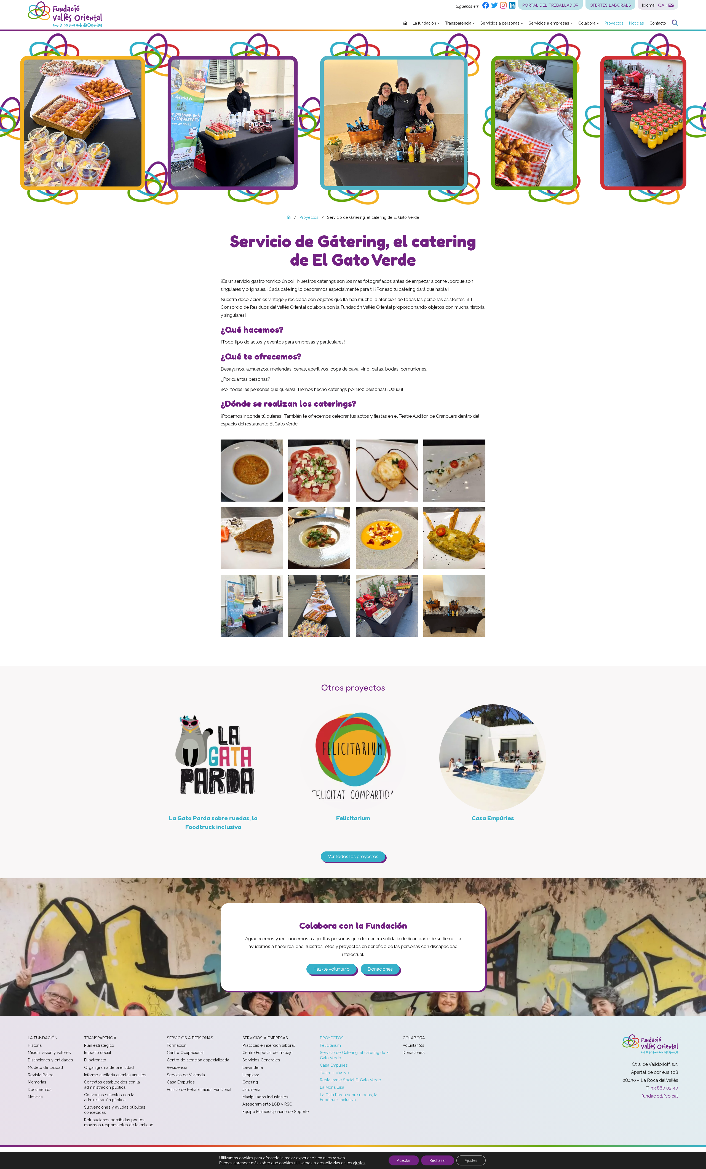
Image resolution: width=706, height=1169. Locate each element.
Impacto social (97, 1052)
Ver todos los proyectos (353, 856)
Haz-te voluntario (331, 969)
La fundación (43, 1037)
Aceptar (404, 1160)
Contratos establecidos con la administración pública (112, 1085)
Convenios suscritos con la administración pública (109, 1097)
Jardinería (251, 1089)
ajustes (359, 1163)
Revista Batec (40, 1074)
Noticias (35, 1097)
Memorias (37, 1082)
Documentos (40, 1089)
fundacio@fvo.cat (659, 1096)
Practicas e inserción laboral (268, 1045)
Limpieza (250, 1074)
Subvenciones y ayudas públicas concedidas (114, 1110)
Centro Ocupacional (185, 1052)
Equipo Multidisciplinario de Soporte (275, 1111)
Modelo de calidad (45, 1067)
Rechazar (437, 1160)
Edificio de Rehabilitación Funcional (199, 1089)
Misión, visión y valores (49, 1052)
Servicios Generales (261, 1060)
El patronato (95, 1060)
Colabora (414, 1037)
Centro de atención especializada (198, 1060)
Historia (35, 1045)
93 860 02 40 (664, 1088)
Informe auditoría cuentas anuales (115, 1074)
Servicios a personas (190, 1037)
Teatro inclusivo (334, 1072)
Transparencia (100, 1037)
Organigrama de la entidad (109, 1067)
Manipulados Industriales (265, 1097)
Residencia (177, 1067)
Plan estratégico (99, 1045)
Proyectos (332, 1037)
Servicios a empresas (265, 1037)
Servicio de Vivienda (186, 1074)
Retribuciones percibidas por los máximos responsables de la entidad (118, 1122)
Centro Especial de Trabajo (267, 1052)
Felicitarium (330, 1045)
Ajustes (471, 1160)
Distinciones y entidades (50, 1060)
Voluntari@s (413, 1045)
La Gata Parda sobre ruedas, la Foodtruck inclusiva (348, 1097)
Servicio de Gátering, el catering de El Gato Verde (355, 1055)
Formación (176, 1045)
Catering (250, 1082)
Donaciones (380, 969)
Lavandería (252, 1067)
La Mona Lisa (332, 1087)
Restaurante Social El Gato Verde (350, 1079)
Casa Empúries (181, 1082)
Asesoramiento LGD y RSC (267, 1104)
